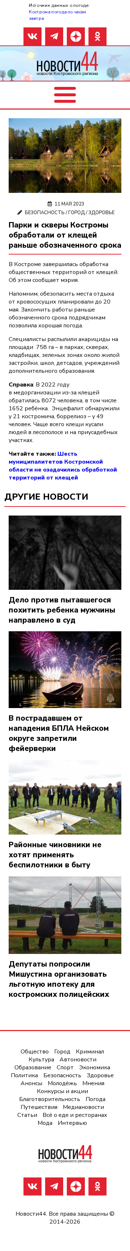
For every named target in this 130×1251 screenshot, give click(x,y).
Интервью (72, 1123)
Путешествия (39, 1107)
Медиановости (83, 1107)
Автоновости (78, 1060)
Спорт (65, 1067)
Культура (41, 1060)
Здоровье (101, 212)
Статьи (27, 1115)
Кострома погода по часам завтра (57, 15)
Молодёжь (62, 1083)
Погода (95, 1099)
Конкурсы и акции (62, 1091)
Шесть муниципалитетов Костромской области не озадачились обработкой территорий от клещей (63, 466)
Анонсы (31, 1083)
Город (76, 212)
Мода (45, 1123)
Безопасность (45, 212)
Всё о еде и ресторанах (75, 1115)
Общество (35, 1052)
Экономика (94, 1067)
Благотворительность (49, 1099)
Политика (24, 1075)
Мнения (93, 1083)
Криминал (90, 1052)
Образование (32, 1067)
